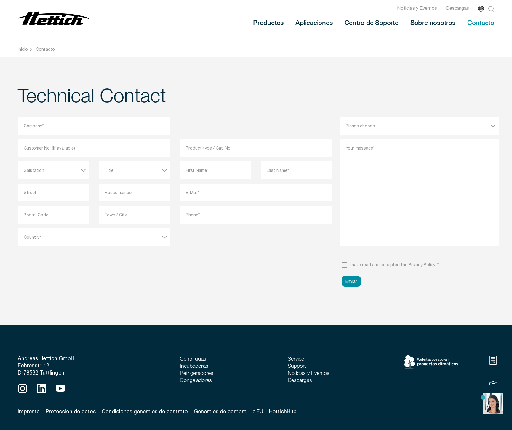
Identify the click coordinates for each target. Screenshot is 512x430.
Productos (268, 22)
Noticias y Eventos (417, 8)
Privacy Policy (422, 264)
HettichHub (283, 411)
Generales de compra (220, 411)
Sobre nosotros (432, 22)
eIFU (257, 411)
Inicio (23, 49)
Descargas (457, 8)
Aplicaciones (313, 22)
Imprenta (29, 411)
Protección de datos (71, 411)
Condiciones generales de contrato (145, 411)
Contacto (480, 22)
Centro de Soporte (372, 22)
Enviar (351, 281)
